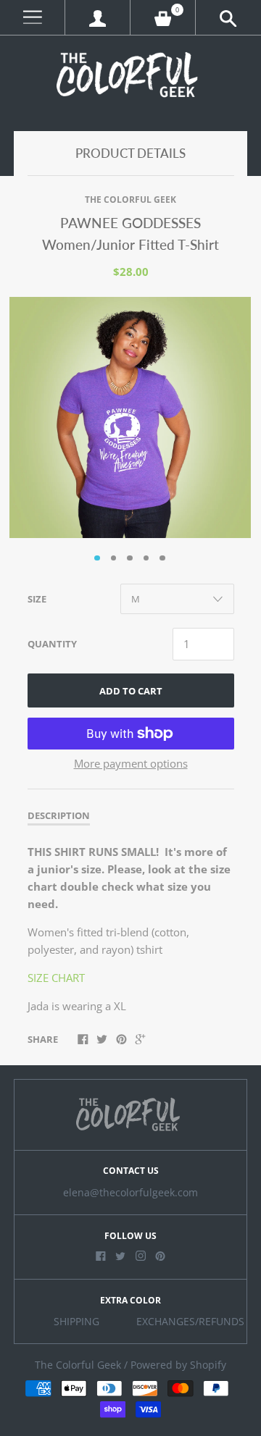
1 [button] (97, 558)
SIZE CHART (56, 977)
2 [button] (114, 558)
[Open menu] (32, 17)
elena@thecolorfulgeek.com (130, 1192)
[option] (130, 417)
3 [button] (130, 558)
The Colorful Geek (130, 199)
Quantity (52, 643)
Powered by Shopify (178, 1365)
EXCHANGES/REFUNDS (190, 1321)
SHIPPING (76, 1321)
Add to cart (130, 690)
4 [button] (146, 558)
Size (37, 598)
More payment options (131, 763)
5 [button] (162, 558)
